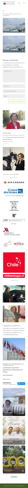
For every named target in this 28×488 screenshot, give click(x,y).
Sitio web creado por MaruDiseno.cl (14, 485)
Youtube (16, 174)
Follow (22, 383)
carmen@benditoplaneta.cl (10, 334)
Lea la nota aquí (8, 375)
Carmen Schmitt (9, 14)
